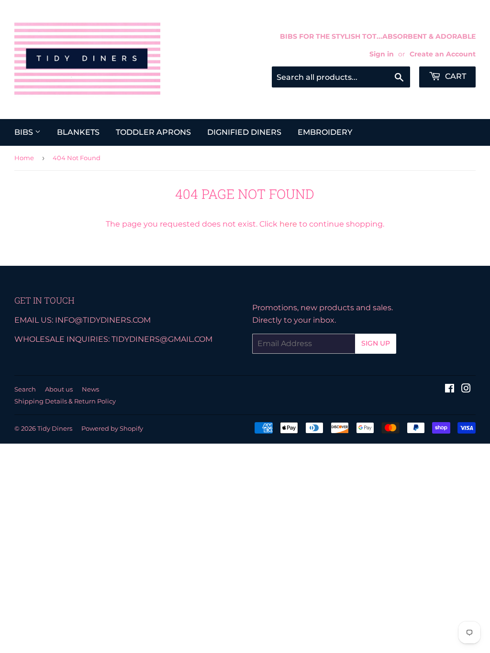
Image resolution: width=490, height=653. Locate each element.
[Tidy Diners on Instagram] (466, 389)
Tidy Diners (54, 428)
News (90, 389)
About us (59, 389)
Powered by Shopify (112, 428)
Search (25, 389)
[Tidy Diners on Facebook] (450, 389)
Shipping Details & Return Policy (65, 401)
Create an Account (443, 54)
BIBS (24, 132)
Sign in (381, 54)
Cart (454, 76)
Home (24, 158)
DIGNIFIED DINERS (244, 132)
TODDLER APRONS (153, 132)
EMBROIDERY (325, 132)
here (288, 224)
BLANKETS (78, 132)
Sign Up (375, 343)
